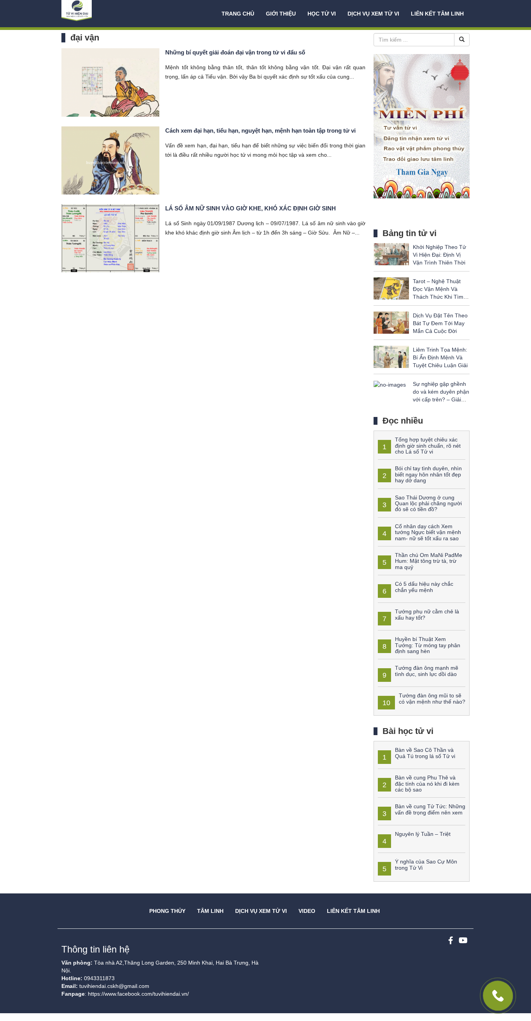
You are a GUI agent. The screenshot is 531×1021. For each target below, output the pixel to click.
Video (307, 911)
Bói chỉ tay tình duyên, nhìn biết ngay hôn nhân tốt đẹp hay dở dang (428, 474)
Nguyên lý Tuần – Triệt (423, 834)
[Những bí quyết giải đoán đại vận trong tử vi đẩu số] (110, 82)
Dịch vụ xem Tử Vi (373, 14)
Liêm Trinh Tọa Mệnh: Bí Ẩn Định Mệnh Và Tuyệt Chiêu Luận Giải (440, 357)
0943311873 (99, 978)
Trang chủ (238, 14)
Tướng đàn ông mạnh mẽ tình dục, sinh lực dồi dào (426, 671)
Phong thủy (167, 911)
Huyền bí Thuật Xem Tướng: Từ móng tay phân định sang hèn (427, 645)
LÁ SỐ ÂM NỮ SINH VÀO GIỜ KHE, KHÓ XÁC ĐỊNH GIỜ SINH (250, 208)
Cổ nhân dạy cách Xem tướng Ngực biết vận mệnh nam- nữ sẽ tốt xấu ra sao (428, 532)
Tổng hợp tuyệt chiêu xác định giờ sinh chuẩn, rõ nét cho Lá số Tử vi (428, 445)
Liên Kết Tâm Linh (353, 911)
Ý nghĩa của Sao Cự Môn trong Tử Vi (426, 864)
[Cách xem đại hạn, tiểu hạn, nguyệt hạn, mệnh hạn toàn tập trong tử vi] (110, 160)
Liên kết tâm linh (437, 14)
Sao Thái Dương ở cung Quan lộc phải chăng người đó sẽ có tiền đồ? (428, 503)
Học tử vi (321, 14)
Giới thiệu (281, 14)
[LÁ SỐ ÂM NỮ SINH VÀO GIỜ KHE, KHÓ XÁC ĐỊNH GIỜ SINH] (110, 238)
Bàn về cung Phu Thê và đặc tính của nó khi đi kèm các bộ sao (427, 783)
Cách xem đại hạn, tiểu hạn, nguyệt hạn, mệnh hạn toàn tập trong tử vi (260, 130)
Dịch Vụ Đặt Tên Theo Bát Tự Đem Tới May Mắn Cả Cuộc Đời (440, 323)
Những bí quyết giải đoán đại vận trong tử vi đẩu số (235, 52)
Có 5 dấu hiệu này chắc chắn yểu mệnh (424, 587)
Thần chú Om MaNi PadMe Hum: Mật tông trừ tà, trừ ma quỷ (428, 561)
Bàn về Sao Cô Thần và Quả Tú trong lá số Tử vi (425, 753)
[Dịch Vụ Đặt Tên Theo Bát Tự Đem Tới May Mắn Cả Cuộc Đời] (391, 322)
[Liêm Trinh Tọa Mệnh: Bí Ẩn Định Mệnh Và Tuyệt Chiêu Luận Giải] (391, 357)
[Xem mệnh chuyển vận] (100, 13)
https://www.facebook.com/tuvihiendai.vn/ (138, 994)
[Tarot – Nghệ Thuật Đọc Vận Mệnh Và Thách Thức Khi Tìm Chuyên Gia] (391, 288)
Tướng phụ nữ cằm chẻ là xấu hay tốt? (427, 614)
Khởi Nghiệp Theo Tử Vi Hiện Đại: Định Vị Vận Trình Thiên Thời (439, 255)
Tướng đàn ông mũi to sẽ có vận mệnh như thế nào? (432, 698)
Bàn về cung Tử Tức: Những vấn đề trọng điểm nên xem (430, 809)
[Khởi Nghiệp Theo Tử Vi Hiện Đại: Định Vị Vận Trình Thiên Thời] (391, 254)
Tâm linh (210, 911)
